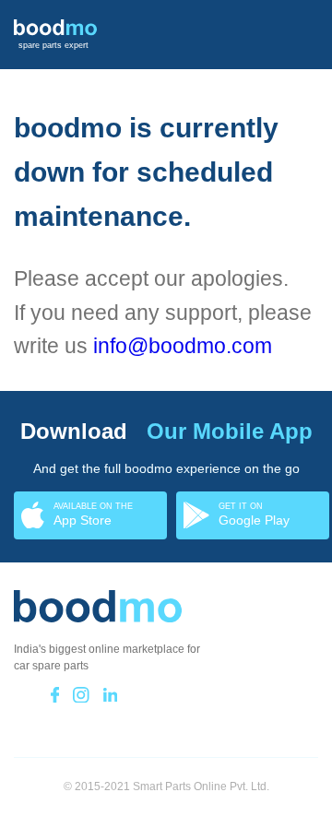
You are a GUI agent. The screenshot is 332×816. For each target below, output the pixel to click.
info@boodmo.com (182, 346)
